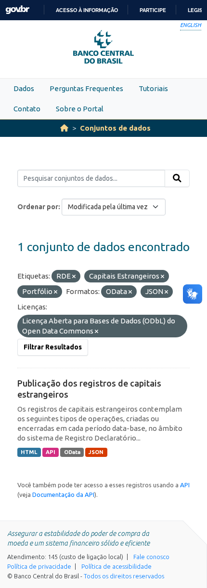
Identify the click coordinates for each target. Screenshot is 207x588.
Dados (23, 88)
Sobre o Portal (80, 109)
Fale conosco (151, 556)
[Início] (64, 128)
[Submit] (177, 178)
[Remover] (74, 277)
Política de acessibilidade (116, 566)
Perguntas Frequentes (86, 88)
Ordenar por (37, 207)
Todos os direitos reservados (124, 576)
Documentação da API (63, 494)
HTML (29, 452)
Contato (26, 109)
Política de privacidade (39, 566)
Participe (153, 10)
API (50, 452)
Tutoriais (153, 88)
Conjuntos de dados (115, 128)
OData (72, 452)
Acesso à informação (87, 10)
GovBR (17, 9)
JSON (96, 452)
